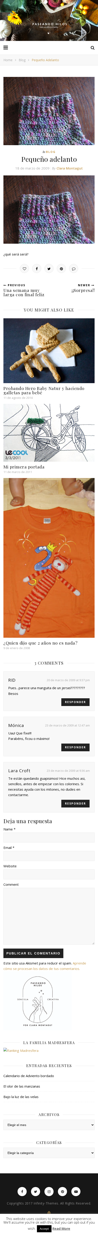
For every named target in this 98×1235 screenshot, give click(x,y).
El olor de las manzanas (21, 1086)
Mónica (16, 725)
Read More (61, 1228)
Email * (8, 847)
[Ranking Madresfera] (49, 1050)
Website (10, 866)
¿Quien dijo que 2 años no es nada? (40, 643)
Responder (75, 702)
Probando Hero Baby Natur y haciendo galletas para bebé (44, 390)
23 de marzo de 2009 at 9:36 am (68, 771)
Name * (9, 829)
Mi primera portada (23, 467)
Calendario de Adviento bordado (28, 1075)
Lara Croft (19, 771)
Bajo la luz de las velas (21, 1096)
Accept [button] (44, 1229)
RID (12, 680)
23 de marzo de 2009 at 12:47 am (67, 725)
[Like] (24, 268)
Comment (11, 884)
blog (22, 60)
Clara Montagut (70, 168)
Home (8, 60)
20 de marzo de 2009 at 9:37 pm (68, 680)
